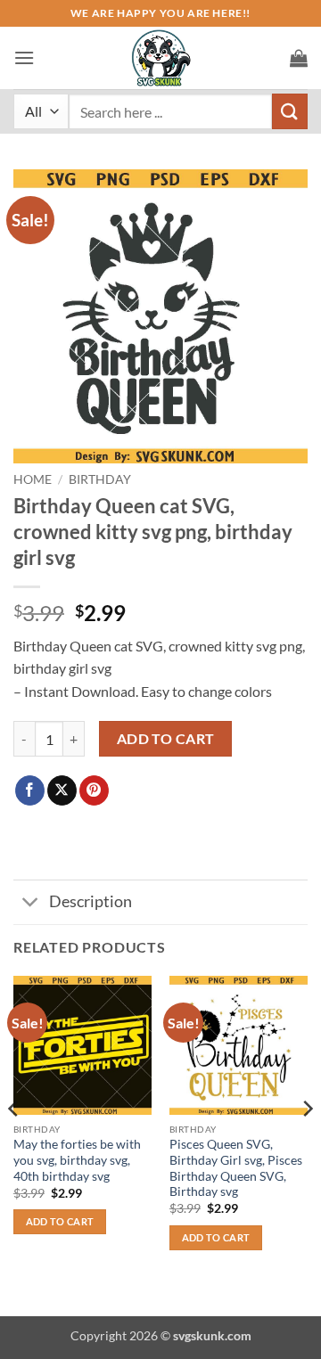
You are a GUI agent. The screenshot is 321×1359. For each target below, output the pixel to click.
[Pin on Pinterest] (94, 790)
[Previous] (14, 1144)
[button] (24, 57)
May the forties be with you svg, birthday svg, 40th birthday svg (77, 1160)
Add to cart (166, 739)
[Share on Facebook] (30, 790)
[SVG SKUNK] (160, 58)
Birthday (100, 479)
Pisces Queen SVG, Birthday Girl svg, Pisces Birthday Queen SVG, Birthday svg (235, 1168)
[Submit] (290, 111)
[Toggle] (30, 904)
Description (90, 901)
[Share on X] (62, 790)
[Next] (306, 1144)
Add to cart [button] (60, 1221)
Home (32, 479)
